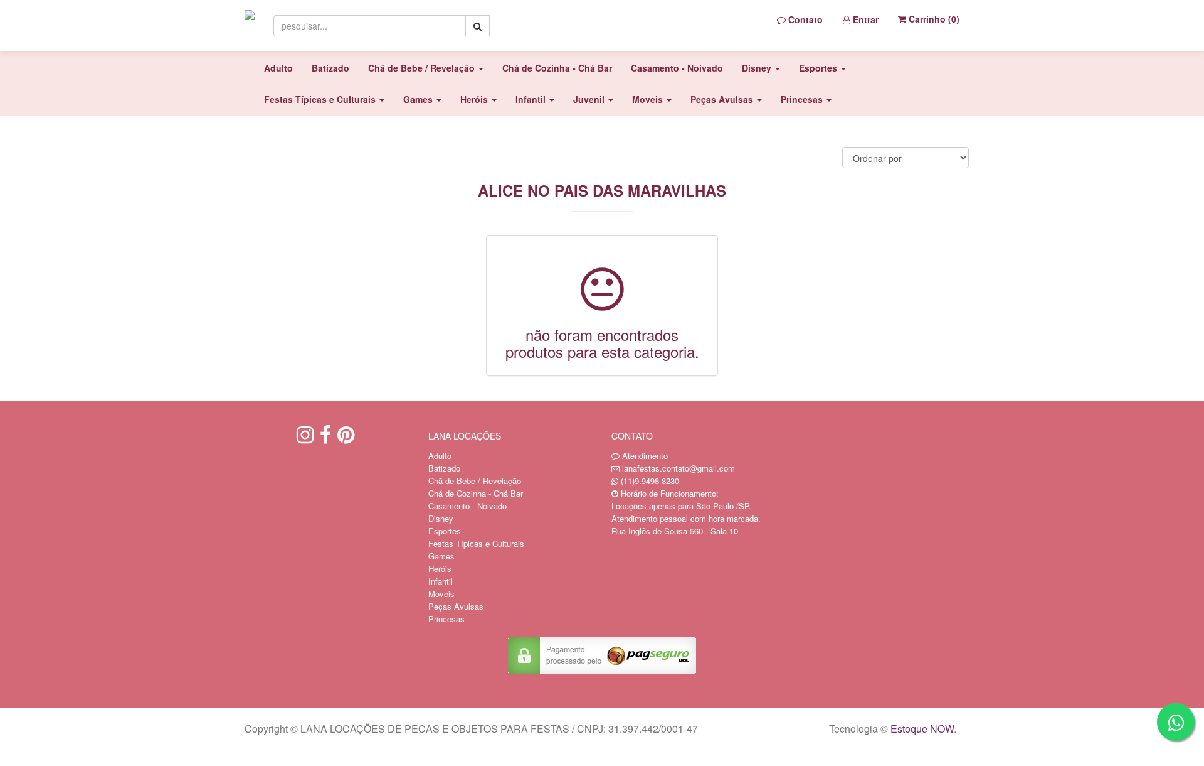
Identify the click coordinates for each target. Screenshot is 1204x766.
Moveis (441, 594)
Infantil (440, 581)
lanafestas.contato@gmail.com (678, 468)
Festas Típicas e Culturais (476, 543)
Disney (440, 518)
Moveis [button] (648, 99)
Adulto (278, 68)
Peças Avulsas (455, 606)
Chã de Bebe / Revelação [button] (422, 68)
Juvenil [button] (590, 99)
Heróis (440, 568)
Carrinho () (932, 19)
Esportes (444, 531)
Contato (804, 19)
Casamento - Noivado (677, 68)
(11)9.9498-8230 (650, 481)
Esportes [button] (819, 68)
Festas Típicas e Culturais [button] (321, 99)
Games (441, 556)
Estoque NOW (922, 728)
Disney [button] (758, 68)
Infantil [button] (531, 99)
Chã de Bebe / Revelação (474, 481)
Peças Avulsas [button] (723, 99)
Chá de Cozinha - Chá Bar (557, 68)
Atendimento (644, 455)
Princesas (446, 619)
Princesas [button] (803, 99)
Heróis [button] (475, 99)
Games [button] (419, 99)
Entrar (864, 19)
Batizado (330, 68)
